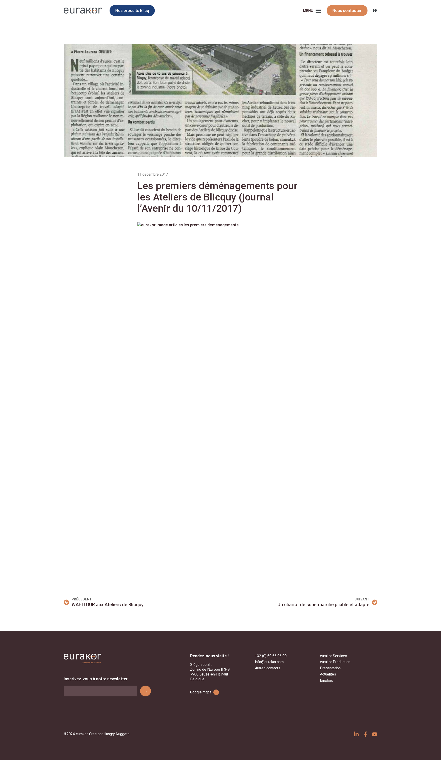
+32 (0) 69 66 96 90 (271, 656)
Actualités (328, 674)
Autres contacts (267, 668)
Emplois (326, 680)
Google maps (204, 692)
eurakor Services (333, 656)
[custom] (356, 734)
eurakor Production (335, 662)
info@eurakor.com (269, 662)
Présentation (330, 668)
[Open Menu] (318, 10)
